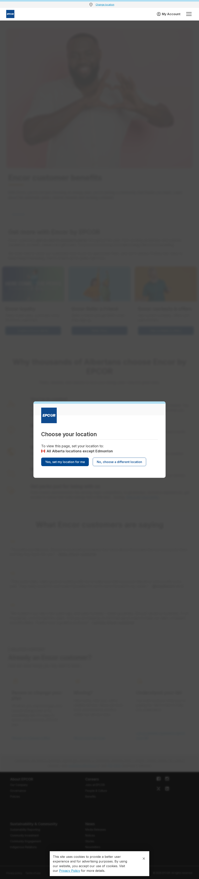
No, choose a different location (119, 462)
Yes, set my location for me (65, 462)
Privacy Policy (69, 871)
